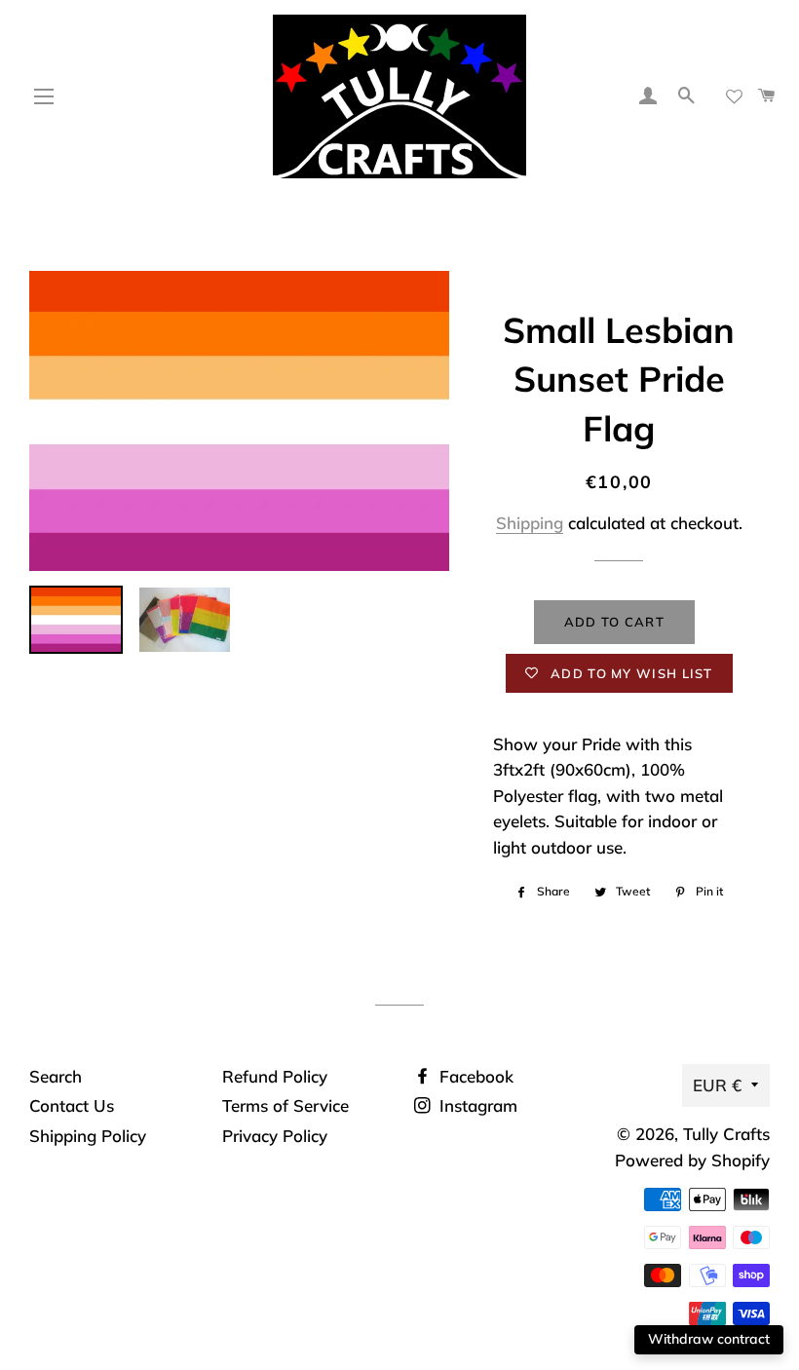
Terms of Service (285, 1105)
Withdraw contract (709, 1339)
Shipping (529, 523)
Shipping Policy (87, 1135)
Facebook (474, 1076)
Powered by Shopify (692, 1160)
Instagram (476, 1105)
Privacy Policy (274, 1135)
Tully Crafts (726, 1133)
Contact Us (71, 1105)
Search (55, 1076)
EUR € (717, 1085)
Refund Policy (274, 1076)
